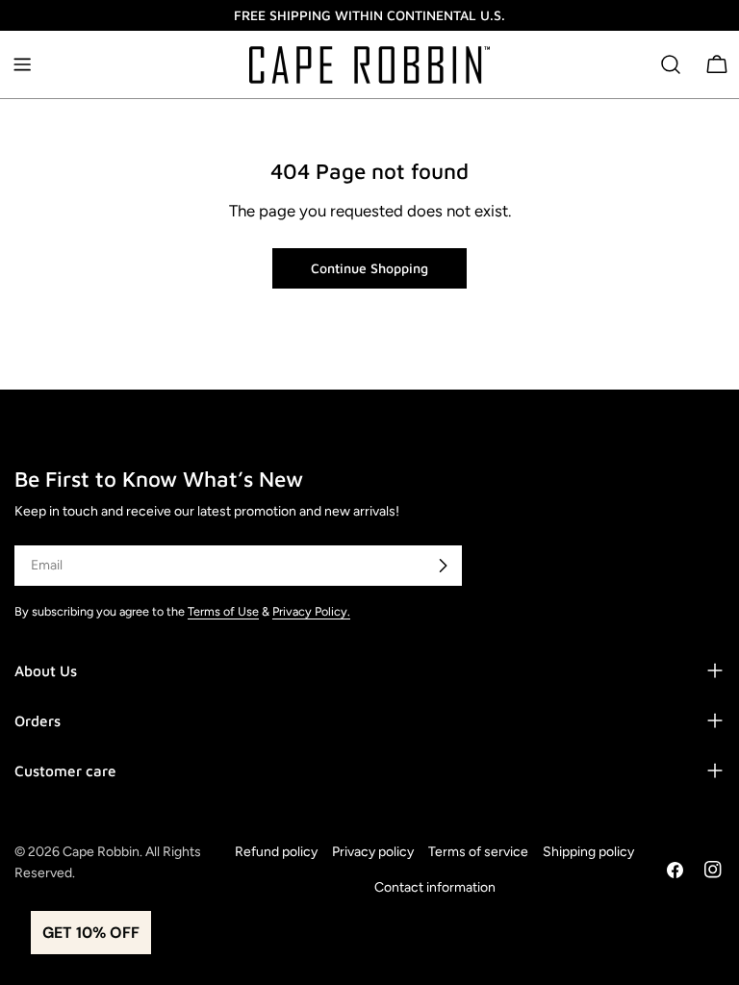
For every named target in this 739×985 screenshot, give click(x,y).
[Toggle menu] (22, 64)
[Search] (670, 64)
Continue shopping (369, 268)
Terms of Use (223, 611)
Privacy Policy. (311, 611)
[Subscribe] (442, 565)
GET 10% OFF (91, 932)
